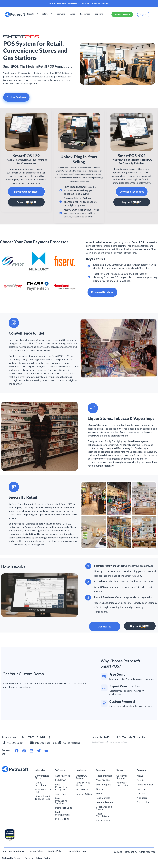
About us (142, 797)
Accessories (82, 789)
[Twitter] (39, 751)
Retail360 (60, 780)
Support (99, 14)
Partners (141, 788)
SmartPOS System (81, 777)
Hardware (60, 14)
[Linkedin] (31, 751)
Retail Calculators (102, 814)
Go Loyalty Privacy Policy (37, 858)
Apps (72, 14)
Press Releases (145, 784)
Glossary (101, 788)
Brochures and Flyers (104, 808)
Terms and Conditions (13, 851)
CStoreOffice (62, 775)
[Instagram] (24, 751)
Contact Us (143, 802)
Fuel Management (62, 813)
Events (140, 780)
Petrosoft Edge (63, 807)
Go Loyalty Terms (11, 858)
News (140, 775)
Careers (141, 793)
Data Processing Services (61, 801)
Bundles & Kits (84, 793)
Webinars (101, 793)
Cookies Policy (55, 851)
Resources (85, 14)
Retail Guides (103, 820)
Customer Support (121, 777)
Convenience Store (42, 777)
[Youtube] (46, 751)
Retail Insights (104, 775)
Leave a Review (104, 802)
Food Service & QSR (43, 790)
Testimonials (103, 797)
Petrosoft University (122, 783)
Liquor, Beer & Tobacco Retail (43, 797)
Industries (32, 14)
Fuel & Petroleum (41, 783)
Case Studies (103, 780)
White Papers (103, 784)
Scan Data (60, 793)
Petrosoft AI (62, 818)
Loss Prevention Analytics (61, 787)
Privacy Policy (36, 851)
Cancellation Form (77, 851)
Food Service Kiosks (83, 783)
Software (46, 14)
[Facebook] (16, 751)
